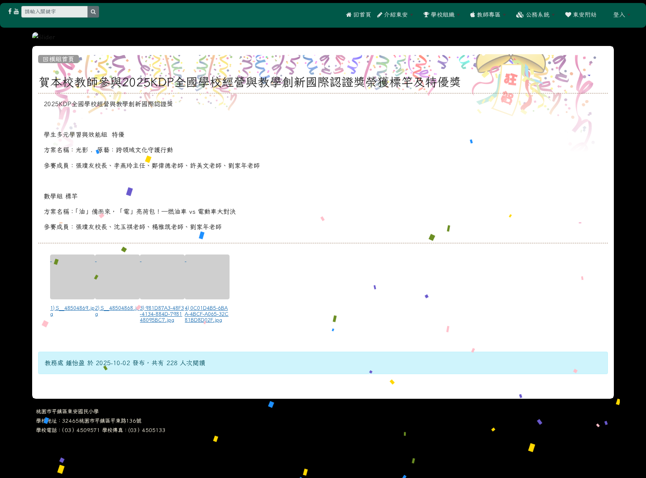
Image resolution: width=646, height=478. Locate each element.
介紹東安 (395, 15)
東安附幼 (584, 15)
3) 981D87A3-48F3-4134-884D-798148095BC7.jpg (162, 314)
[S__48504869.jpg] (72, 277)
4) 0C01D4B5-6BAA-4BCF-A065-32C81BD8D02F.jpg (206, 314)
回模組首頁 (58, 59)
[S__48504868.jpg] (117, 277)
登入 (619, 15)
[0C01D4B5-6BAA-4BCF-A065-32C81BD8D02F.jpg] (207, 277)
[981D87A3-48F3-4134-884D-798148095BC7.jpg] (162, 277)
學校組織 (442, 15)
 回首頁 (358, 15)
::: (605, 14)
